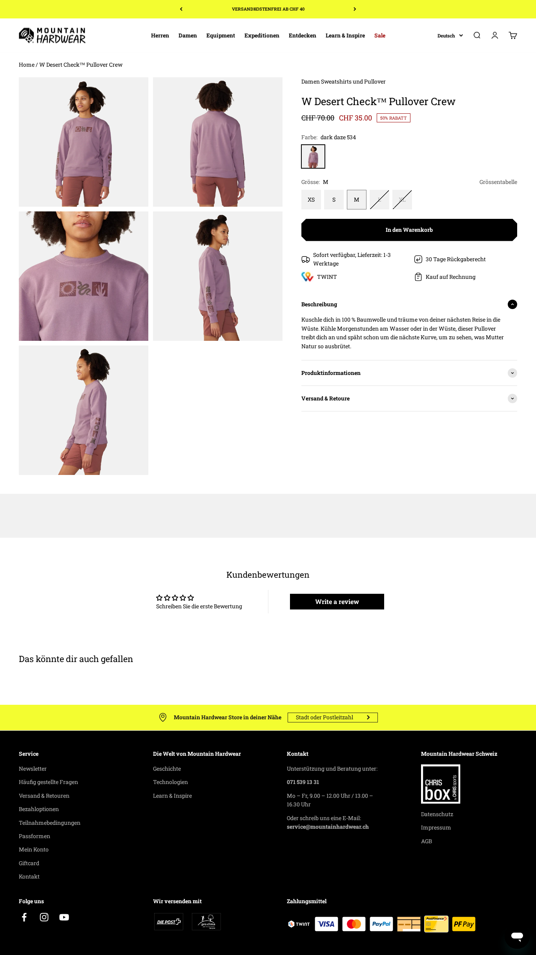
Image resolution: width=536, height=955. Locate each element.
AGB (426, 841)
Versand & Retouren (44, 795)
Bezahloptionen (39, 809)
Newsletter (33, 768)
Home (27, 64)
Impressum (436, 827)
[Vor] (355, 9)
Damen (188, 35)
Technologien (170, 782)
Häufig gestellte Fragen (48, 782)
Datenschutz (437, 814)
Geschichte (167, 768)
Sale (379, 35)
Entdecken (302, 35)
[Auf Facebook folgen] (24, 917)
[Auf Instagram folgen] (44, 917)
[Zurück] (181, 9)
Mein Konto (34, 849)
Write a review (337, 601)
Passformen (34, 836)
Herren (160, 35)
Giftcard (29, 863)
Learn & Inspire (345, 35)
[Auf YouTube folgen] (64, 917)
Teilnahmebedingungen (49, 822)
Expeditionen (261, 35)
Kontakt (29, 876)
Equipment (220, 35)
